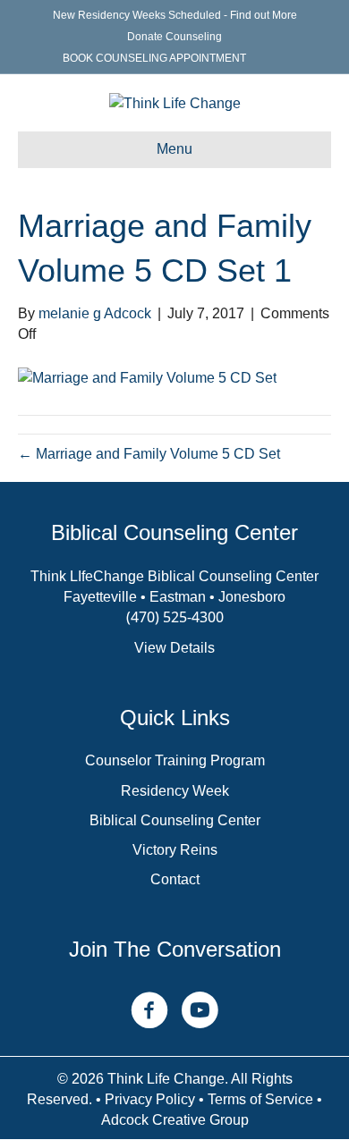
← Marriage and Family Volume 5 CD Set (149, 453)
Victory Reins (174, 849)
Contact (175, 879)
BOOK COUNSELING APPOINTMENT (154, 58)
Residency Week (175, 790)
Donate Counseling (174, 36)
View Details (174, 647)
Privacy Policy (150, 1099)
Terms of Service (260, 1099)
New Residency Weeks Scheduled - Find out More (175, 15)
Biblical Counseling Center (174, 820)
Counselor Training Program (175, 760)
